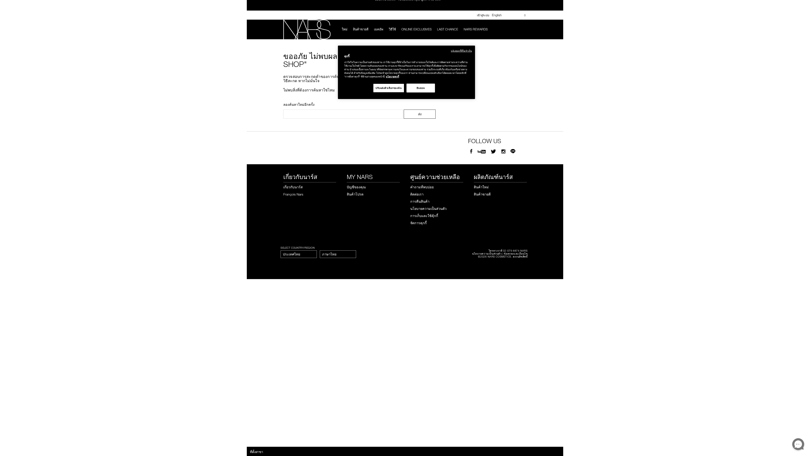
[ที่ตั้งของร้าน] (515, 15)
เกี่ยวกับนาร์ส (293, 187)
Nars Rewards (476, 29)
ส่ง (419, 114)
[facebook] (471, 152)
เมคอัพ (378, 29)
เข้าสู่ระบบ (483, 15)
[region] (406, 72)
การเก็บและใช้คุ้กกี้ (424, 216)
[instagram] (503, 152)
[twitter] (494, 152)
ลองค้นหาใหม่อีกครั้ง (299, 104)
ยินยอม (421, 88)
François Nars (293, 194)
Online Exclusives (416, 29)
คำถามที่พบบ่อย (422, 187)
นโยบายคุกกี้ (392, 76)
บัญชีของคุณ (356, 187)
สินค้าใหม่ (481, 187)
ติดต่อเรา (417, 194)
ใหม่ (344, 29)
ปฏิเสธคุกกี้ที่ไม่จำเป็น (461, 50)
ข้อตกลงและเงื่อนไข (516, 253)
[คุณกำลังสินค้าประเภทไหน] (524, 29)
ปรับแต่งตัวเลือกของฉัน (388, 88)
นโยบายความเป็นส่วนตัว (428, 208)
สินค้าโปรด (355, 194)
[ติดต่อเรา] (508, 15)
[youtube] (481, 152)
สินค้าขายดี (361, 29)
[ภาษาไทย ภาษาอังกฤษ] (338, 254)
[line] (512, 152)
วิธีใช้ (392, 29)
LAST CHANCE (447, 29)
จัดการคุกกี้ (418, 223)
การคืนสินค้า (419, 201)
